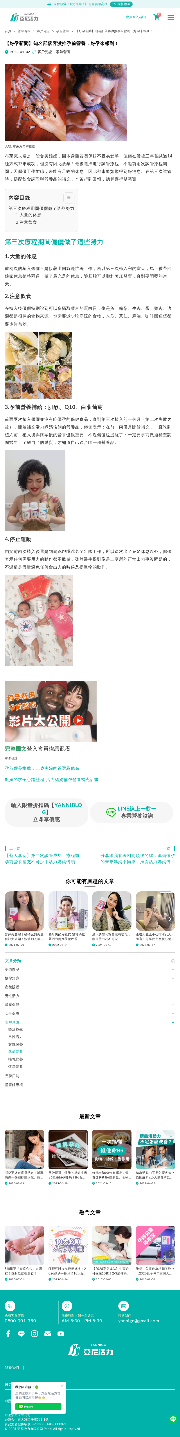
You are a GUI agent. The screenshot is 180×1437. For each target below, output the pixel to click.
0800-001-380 (20, 1321)
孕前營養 (62, 31)
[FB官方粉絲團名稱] (8, 1333)
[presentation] (170, 919)
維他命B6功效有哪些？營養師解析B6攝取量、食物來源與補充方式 (110, 1175)
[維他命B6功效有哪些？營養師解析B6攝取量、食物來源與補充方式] (111, 1149)
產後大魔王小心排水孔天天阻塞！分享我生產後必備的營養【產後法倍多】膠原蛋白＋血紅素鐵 (155, 937)
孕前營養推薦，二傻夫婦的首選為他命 (42, 769)
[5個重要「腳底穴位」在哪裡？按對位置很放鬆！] (24, 1245)
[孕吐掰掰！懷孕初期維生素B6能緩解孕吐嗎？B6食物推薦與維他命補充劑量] (68, 1149)
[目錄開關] (68, 197)
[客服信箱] (47, 1333)
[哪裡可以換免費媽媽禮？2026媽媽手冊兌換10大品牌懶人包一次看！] (68, 1245)
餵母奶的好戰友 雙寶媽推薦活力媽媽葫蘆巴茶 (67, 937)
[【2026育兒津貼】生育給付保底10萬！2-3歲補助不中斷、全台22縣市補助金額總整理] (111, 1245)
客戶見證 (43, 31)
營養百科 (24, 31)
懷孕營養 (15, 1067)
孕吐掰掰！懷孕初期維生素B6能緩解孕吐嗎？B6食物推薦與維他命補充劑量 (68, 1175)
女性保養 (15, 1044)
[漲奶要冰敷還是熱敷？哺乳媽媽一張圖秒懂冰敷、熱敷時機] (24, 1149)
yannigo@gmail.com (138, 1321)
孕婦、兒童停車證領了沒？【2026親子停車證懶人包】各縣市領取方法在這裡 (155, 1271)
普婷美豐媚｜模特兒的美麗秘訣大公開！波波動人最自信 (24, 937)
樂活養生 (15, 1029)
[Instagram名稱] (34, 1333)
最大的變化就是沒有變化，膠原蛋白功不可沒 (111, 937)
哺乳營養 (15, 1059)
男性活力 (15, 1037)
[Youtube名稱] (61, 1333)
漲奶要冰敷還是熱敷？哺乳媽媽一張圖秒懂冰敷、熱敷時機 (24, 1175)
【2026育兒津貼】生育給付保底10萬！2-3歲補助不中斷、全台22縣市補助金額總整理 (111, 1271)
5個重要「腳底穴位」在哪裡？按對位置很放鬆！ (23, 1271)
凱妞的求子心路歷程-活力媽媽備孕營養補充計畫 (52, 780)
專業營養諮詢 (137, 812)
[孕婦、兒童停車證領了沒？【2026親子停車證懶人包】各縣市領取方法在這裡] (155, 1245)
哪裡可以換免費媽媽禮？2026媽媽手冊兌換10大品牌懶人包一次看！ (68, 1271)
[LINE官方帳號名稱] (21, 1333)
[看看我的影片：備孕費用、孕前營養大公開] (51, 711)
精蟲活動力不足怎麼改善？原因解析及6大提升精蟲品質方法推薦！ (155, 1175)
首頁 (8, 31)
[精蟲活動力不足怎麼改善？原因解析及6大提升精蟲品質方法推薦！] (155, 1149)
